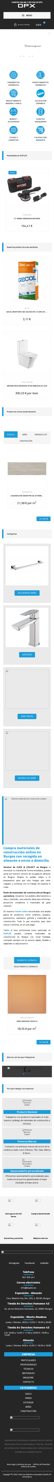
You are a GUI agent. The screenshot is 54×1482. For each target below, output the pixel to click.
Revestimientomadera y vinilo (13, 102)
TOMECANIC (27, 214)
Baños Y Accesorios (13, 120)
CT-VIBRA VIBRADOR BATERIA (27, 218)
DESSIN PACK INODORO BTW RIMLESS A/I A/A (27, 385)
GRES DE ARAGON (27, 1017)
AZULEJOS (11, 434)
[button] (8, 25)
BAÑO (24, 434)
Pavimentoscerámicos (13, 84)
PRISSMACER (27, 492)
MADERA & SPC (41, 434)
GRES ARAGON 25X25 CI (27, 1021)
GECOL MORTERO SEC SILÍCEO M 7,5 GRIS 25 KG (27, 311)
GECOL (27, 308)
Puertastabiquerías (40, 120)
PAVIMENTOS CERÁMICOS (27, 960)
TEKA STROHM (27, 382)
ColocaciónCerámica (40, 102)
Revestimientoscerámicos (40, 84)
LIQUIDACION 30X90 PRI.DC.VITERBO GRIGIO (27, 495)
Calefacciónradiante (40, 139)
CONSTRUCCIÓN (26, 441)
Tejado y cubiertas (13, 139)
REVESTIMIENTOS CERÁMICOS (26, 966)
